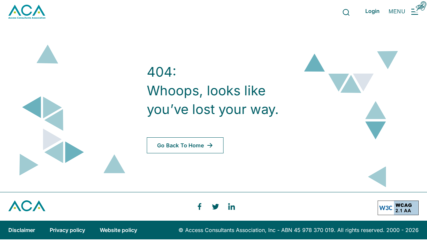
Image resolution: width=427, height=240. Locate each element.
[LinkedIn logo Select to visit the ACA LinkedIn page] (232, 207)
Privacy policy (68, 230)
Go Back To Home (180, 145)
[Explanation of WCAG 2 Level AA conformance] (398, 210)
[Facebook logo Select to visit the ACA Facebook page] (199, 207)
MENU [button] (397, 11)
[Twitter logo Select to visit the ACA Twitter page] (215, 207)
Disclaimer (22, 230)
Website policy (118, 230)
